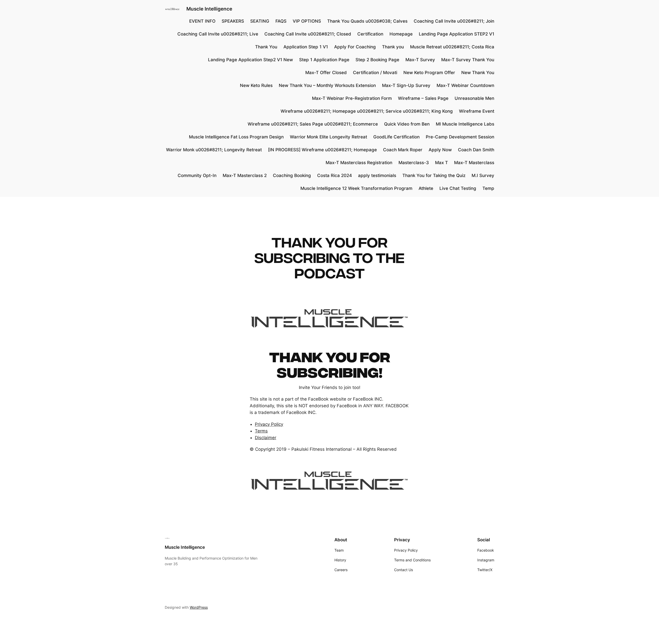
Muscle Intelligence (209, 9)
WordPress (199, 607)
